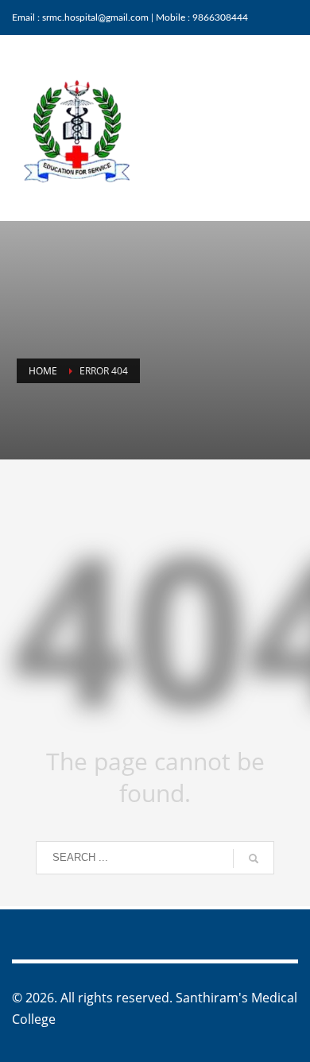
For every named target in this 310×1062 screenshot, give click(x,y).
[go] (253, 858)
